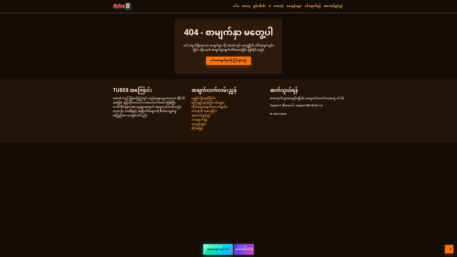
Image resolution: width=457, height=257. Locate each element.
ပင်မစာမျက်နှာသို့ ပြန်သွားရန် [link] (228, 60)
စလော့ (246, 6)
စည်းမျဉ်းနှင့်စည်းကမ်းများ (207, 103)
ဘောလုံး (279, 6)
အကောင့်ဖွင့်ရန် (333, 6)
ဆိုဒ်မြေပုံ (197, 128)
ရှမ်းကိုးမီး (259, 6)
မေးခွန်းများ (294, 6)
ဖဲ (270, 6)
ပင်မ (236, 6)
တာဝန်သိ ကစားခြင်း (204, 111)
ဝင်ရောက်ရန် (313, 6)
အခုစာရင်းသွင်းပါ (218, 249)
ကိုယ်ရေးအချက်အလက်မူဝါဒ (209, 107)
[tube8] (122, 6)
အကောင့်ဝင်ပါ (244, 249)
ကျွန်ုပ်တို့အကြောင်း (203, 98)
